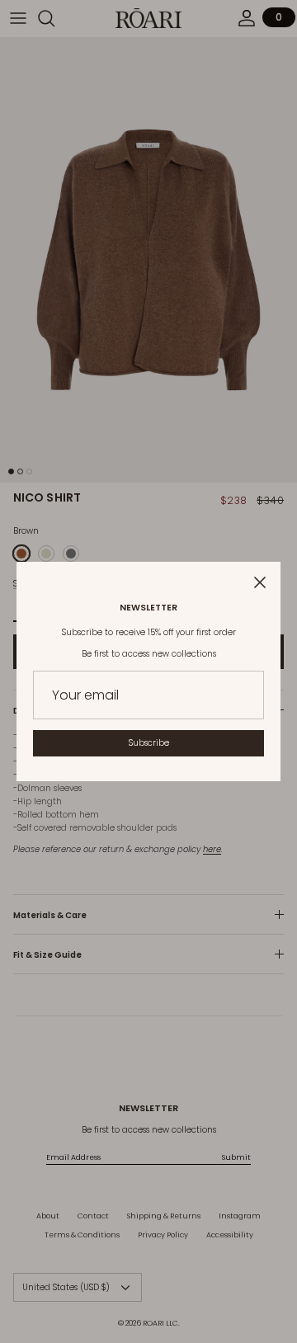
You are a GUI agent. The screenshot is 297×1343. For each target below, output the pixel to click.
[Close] (260, 582)
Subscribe (149, 743)
